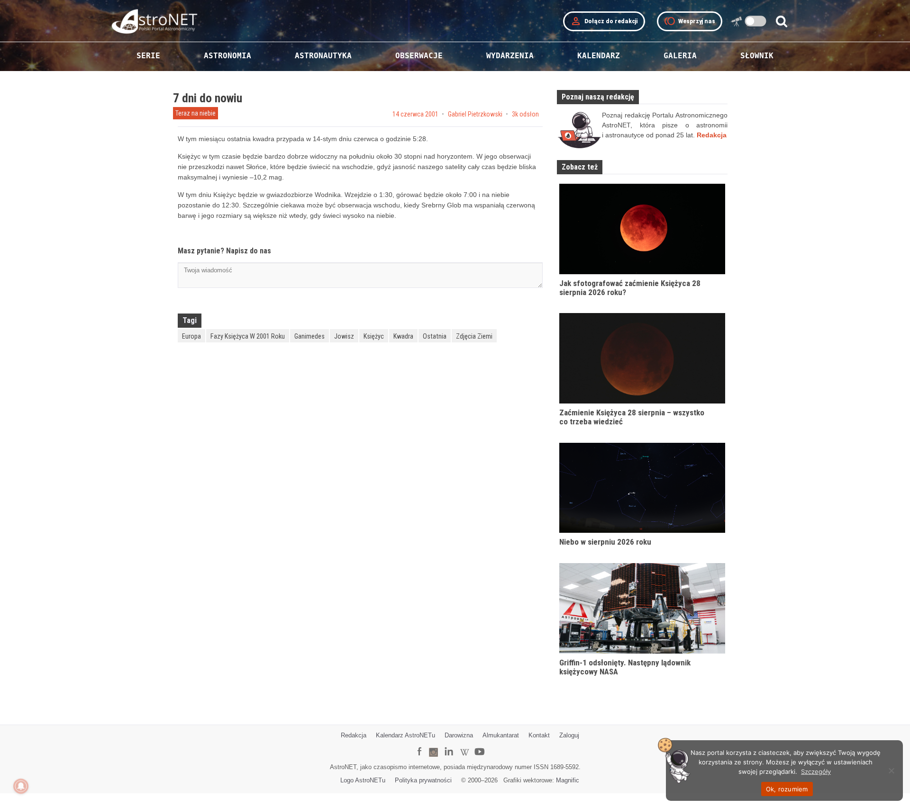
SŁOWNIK (757, 55)
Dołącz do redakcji (604, 21)
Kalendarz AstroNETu (405, 735)
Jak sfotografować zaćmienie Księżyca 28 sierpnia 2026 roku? (630, 287)
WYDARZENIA (510, 55)
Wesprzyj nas (689, 21)
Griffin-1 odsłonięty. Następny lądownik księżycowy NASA (625, 667)
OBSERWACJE (419, 55)
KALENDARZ (598, 55)
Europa (191, 336)
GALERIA (680, 55)
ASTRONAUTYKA (323, 55)
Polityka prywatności (423, 780)
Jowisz (344, 336)
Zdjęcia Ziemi (474, 336)
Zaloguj (569, 735)
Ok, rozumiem (787, 789)
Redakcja (353, 735)
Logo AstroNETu (362, 780)
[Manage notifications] (20, 786)
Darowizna (459, 735)
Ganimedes (309, 336)
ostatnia (434, 336)
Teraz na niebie (195, 113)
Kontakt (539, 735)
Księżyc (374, 336)
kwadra (403, 336)
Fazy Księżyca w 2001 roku (247, 336)
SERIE (148, 55)
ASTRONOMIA (227, 55)
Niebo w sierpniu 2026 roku (605, 542)
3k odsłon (525, 114)
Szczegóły (816, 771)
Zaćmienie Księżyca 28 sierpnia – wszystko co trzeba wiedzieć (631, 417)
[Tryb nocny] (755, 21)
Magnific (567, 780)
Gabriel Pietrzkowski (475, 114)
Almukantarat (500, 735)
